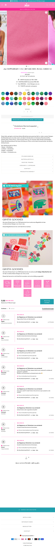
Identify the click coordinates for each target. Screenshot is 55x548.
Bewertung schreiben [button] (47, 301)
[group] (8, 300)
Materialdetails (27, 159)
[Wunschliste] (50, 5)
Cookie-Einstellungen (27, 543)
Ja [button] (31, 322)
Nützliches (27, 517)
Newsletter (27, 526)
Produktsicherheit (27, 171)
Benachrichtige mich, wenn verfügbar (27, 119)
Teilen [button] (37, 322)
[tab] (48, 309)
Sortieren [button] (4, 308)
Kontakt (27, 168)
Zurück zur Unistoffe (28, 509)
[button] (26, 457)
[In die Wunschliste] (46, 12)
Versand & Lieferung (27, 165)
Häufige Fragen (27, 162)
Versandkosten (31, 76)
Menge (27, 109)
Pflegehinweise (27, 156)
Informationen (27, 521)
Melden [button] (33, 322)
